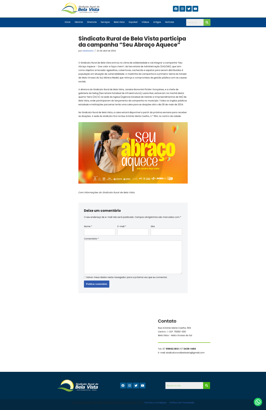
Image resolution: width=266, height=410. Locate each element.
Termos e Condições (155, 402)
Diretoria (92, 22)
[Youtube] (195, 9)
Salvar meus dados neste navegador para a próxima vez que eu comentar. (126, 277)
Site (153, 226)
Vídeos (145, 22)
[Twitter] (189, 9)
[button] (258, 402)
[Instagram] (182, 9)
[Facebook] (176, 9)
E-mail (121, 226)
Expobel (133, 22)
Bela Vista (119, 22)
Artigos (157, 22)
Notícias (169, 22)
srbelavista (88, 50)
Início (68, 22)
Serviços (105, 22)
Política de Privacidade (181, 402)
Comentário (91, 238)
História (79, 22)
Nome (88, 226)
